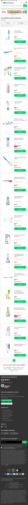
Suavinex (18, 367)
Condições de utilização (14, 483)
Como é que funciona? (7, 411)
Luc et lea (12, 370)
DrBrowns (10, 368)
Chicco (13, 367)
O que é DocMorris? (6, 410)
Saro (22, 367)
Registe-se (24, 442)
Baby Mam (21, 368)
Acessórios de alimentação (12, 8)
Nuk (4, 367)
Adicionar (20, 41)
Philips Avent (8, 367)
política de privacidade (9, 447)
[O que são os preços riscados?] (1, 25)
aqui (7, 464)
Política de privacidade (14, 482)
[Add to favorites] (25, 28)
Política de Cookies (14, 485)
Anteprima (15, 368)
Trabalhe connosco (6, 413)
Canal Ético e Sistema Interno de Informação (14, 486)
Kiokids (5, 368)
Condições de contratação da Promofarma (14, 484)
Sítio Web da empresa (7, 420)
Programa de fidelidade (14, 487)
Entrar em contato (6, 400)
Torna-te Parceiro (6, 416)
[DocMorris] (8, 3)
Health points (5, 418)
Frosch (16, 370)
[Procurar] (25, 5)
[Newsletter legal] (2, 448)
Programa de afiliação (7, 415)
